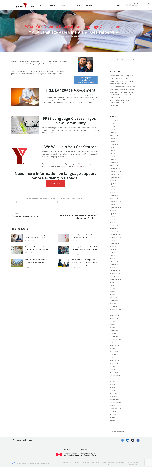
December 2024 (115, 169)
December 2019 (115, 336)
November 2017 (115, 375)
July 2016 (113, 414)
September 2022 (115, 243)
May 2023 (113, 219)
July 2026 (113, 124)
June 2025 (113, 151)
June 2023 (113, 217)
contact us (77, 166)
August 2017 (114, 378)
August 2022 (114, 246)
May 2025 (113, 154)
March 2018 (114, 372)
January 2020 (114, 333)
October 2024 (114, 175)
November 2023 (115, 202)
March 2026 (114, 133)
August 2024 (114, 181)
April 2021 (113, 294)
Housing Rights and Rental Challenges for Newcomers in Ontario (84, 236)
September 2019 (115, 345)
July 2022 (113, 249)
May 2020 (113, 324)
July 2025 (113, 148)
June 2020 (113, 321)
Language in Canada (42, 199)
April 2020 (113, 327)
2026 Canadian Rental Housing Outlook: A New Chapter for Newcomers (36, 262)
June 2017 (113, 384)
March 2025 (114, 160)
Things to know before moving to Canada (63, 199)
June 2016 (113, 417)
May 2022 (113, 255)
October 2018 (114, 357)
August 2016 (114, 411)
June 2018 (113, 366)
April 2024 (113, 193)
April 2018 (113, 369)
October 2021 (114, 276)
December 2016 (115, 399)
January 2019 (114, 354)
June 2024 (113, 187)
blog (34, 199)
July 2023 (113, 214)
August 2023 (114, 211)
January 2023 (114, 231)
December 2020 (115, 306)
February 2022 (114, 264)
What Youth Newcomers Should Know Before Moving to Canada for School (38, 248)
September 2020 (115, 315)
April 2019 (113, 348)
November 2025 (115, 139)
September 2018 (115, 360)
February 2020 (114, 330)
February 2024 (114, 196)
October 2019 (114, 342)
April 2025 (113, 157)
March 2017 (114, 393)
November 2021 (115, 273)
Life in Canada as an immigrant (89, 201)
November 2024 (115, 172)
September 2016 (115, 408)
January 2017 (114, 396)
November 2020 (115, 309)
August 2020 (114, 318)
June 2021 (113, 288)
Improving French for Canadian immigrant (69, 201)
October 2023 (114, 205)
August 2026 (114, 121)
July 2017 (113, 381)
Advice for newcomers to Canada (25, 201)
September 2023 (115, 208)
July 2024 (113, 184)
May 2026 (113, 127)
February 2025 (114, 163)
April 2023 (113, 222)
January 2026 (114, 136)
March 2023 (114, 225)
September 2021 (115, 279)
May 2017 (113, 387)
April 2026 (113, 130)
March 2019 (114, 351)
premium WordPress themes (40, 464)
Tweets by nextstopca (117, 432)
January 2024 (114, 199)
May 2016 (113, 420)
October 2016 (114, 405)
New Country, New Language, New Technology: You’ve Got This (37, 236)
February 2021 (114, 300)
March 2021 (114, 297)
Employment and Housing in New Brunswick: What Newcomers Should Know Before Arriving (84, 262)
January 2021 (114, 303)
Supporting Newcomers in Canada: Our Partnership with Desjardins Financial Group (85, 249)
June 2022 (113, 252)
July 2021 (113, 285)
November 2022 (115, 237)
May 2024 (113, 190)
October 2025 (114, 142)
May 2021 (113, 291)
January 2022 (114, 267)
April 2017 (113, 390)
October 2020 (114, 312)
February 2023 (114, 228)
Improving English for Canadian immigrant (46, 201)
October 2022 (114, 240)
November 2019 (115, 339)
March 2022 (114, 261)
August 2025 (114, 145)
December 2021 (115, 270)
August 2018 (114, 363)
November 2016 (115, 402)
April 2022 (113, 258)
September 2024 (115, 178)
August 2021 (114, 282)
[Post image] (17, 238)
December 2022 (115, 234)
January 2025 (114, 166)
